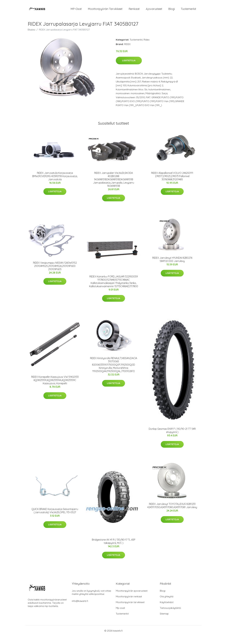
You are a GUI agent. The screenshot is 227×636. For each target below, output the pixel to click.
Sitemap (164, 613)
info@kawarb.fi (80, 601)
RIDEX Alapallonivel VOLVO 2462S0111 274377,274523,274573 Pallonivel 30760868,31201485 (172, 176)
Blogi (171, 9)
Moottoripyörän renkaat (129, 596)
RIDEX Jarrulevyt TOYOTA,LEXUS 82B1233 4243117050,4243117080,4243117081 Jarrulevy (172, 505)
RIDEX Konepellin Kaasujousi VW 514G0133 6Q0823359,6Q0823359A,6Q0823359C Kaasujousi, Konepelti (55, 380)
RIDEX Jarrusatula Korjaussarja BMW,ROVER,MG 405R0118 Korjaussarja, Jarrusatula (55, 176)
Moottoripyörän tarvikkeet (105, 9)
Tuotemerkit (188, 9)
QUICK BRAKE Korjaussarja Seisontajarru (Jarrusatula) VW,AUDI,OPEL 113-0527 (55, 511)
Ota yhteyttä (166, 596)
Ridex (146, 39)
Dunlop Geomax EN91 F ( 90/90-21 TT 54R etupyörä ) (172, 430)
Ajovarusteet (154, 9)
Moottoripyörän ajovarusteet (131, 590)
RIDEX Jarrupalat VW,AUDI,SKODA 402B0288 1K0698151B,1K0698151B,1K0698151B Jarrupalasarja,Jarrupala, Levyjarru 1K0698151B (113, 179)
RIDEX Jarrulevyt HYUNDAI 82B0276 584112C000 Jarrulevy (172, 259)
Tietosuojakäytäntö (170, 607)
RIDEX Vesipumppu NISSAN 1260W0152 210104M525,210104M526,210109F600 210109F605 (55, 266)
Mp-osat (120, 607)
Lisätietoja (128, 60)
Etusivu (31, 29)
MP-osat (76, 9)
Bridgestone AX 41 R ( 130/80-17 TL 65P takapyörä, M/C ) (113, 541)
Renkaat (134, 9)
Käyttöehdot (166, 602)
